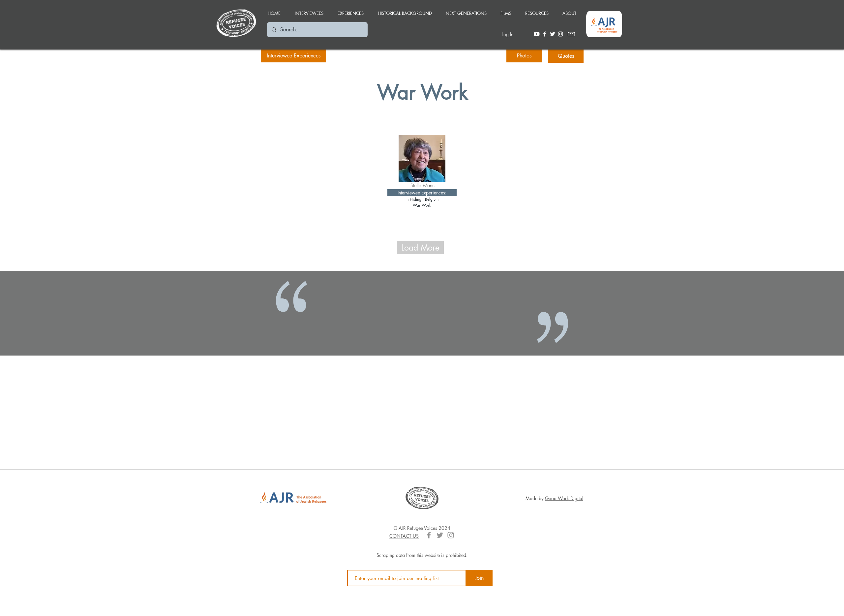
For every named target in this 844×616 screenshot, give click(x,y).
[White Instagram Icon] (560, 34)
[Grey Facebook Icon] (429, 535)
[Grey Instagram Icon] (450, 535)
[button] (350, 10)
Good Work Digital (564, 498)
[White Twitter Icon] (552, 34)
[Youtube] (536, 34)
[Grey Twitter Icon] (440, 535)
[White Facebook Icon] (544, 34)
